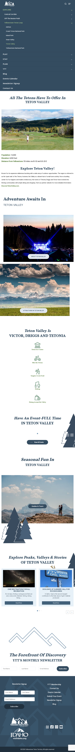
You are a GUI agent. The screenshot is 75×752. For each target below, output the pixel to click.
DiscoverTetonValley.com (10, 186)
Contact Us (54, 688)
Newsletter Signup (54, 700)
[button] (69, 4)
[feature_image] (19, 578)
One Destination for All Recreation (19, 590)
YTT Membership (54, 684)
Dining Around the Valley (37, 402)
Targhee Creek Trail (37, 376)
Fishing (37, 389)
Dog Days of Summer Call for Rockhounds (56, 590)
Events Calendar (54, 692)
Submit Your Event (54, 696)
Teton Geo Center (37, 350)
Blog (54, 704)
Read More (19, 603)
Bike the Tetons (37, 363)
